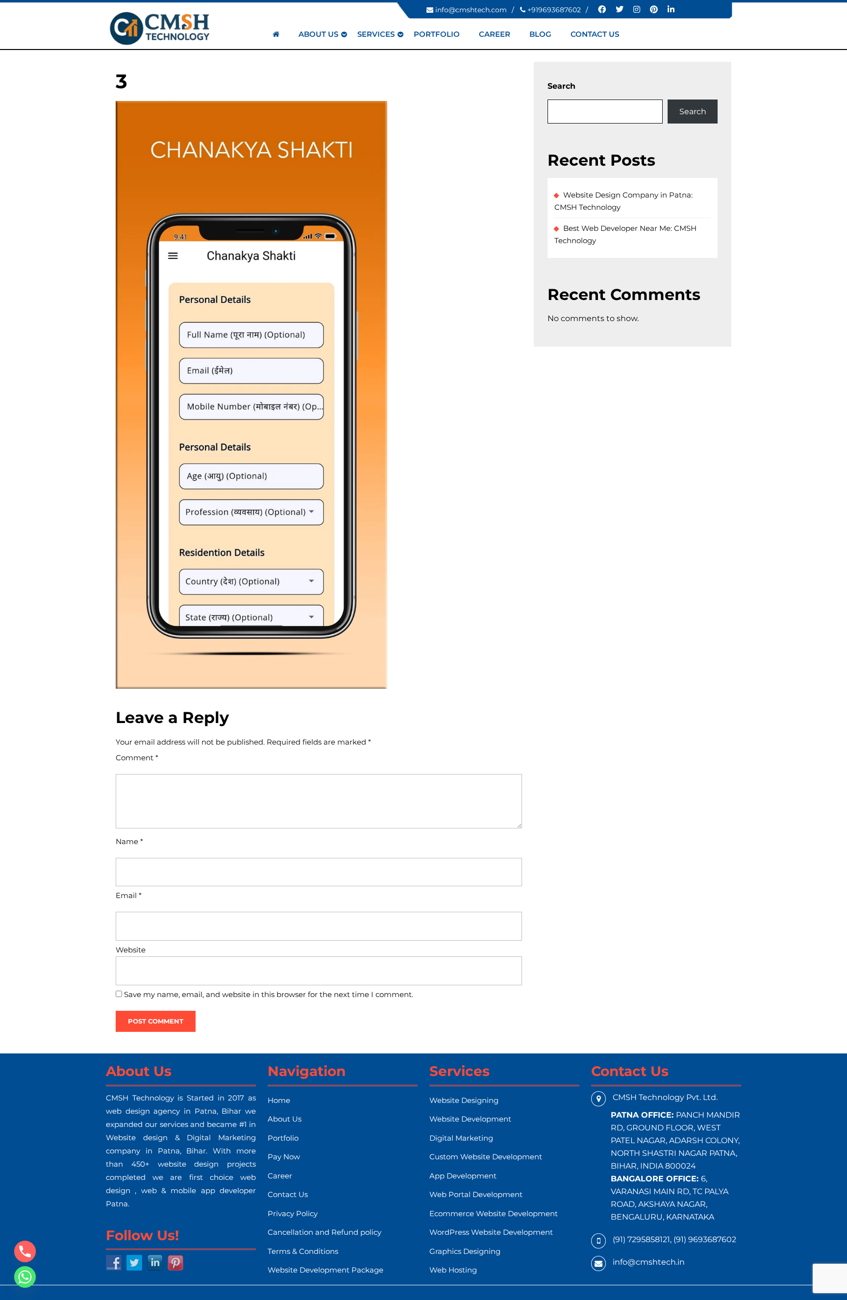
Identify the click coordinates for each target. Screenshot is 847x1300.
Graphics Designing (464, 1251)
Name (129, 841)
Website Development (470, 1119)
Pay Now (284, 1156)
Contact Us (595, 34)
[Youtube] (650, 9)
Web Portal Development (476, 1194)
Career (494, 34)
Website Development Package (325, 1270)
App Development (463, 1175)
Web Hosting (453, 1270)
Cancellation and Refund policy (324, 1232)
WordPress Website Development (491, 1232)
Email (129, 895)
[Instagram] (632, 9)
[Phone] (25, 1251)
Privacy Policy (293, 1213)
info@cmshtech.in (649, 1262)
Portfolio (437, 34)
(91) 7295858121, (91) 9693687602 (674, 1239)
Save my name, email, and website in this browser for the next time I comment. (268, 994)
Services (376, 34)
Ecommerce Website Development (493, 1213)
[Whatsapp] (25, 1277)
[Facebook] (598, 9)
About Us (318, 34)
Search (561, 86)
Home (279, 1100)
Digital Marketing (461, 1138)
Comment (137, 757)
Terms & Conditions (303, 1251)
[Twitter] (615, 9)
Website (131, 949)
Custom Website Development (485, 1156)
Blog (540, 34)
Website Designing (463, 1100)
